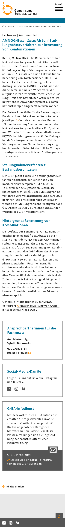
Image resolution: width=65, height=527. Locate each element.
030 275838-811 (17, 348)
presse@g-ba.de (17, 352)
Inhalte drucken (15, 486)
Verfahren (25, 120)
